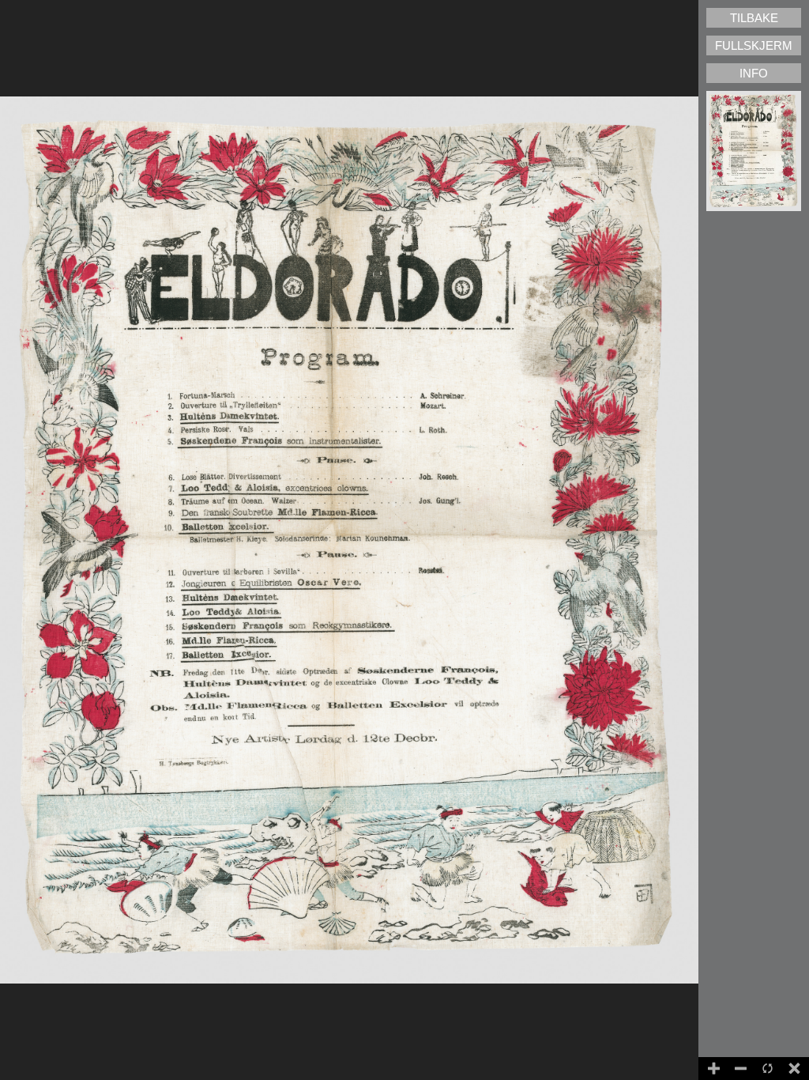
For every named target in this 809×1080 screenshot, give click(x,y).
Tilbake (754, 18)
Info (753, 73)
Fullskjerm (753, 45)
